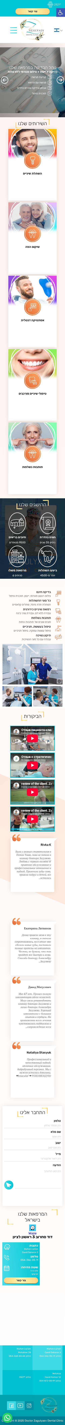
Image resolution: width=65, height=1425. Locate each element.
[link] (60, 12)
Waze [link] (32, 1233)
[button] (4, 80)
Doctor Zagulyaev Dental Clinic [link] (44, 1420)
